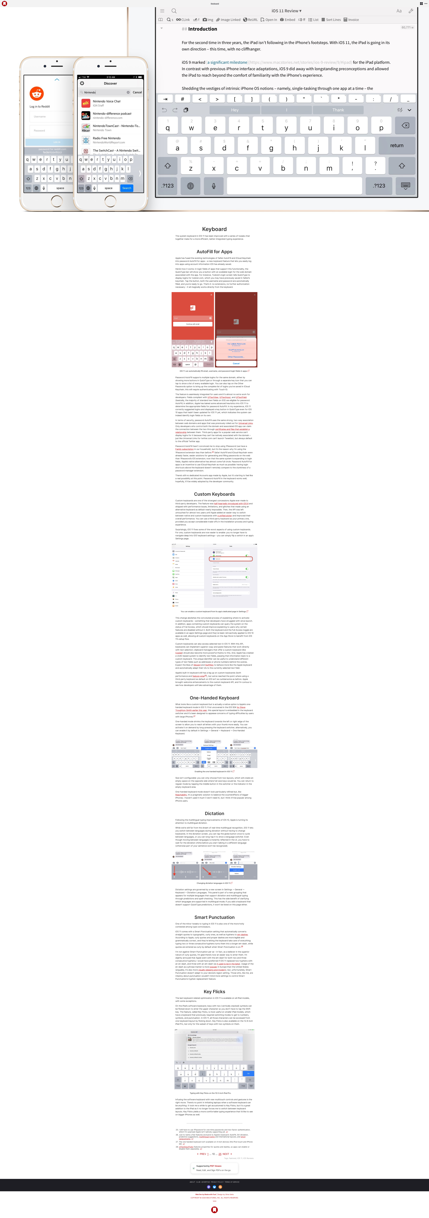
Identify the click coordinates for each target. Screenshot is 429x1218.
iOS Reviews (248, 1158)
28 (242, 946)
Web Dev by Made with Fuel (205, 1194)
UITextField (241, 397)
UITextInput (225, 397)
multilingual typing (207, 1137)
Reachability (181, 795)
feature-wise (198, 676)
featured (232, 1158)
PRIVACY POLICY (217, 1182)
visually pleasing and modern (212, 970)
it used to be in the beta (228, 964)
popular (213, 967)
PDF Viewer (215, 1166)
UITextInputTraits (186, 1147)
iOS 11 (239, 1158)
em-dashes (242, 934)
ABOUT (192, 1182)
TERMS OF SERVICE (232, 1182)
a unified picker (225, 515)
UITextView (213, 397)
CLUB (198, 1182)
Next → (227, 1154)
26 (205, 675)
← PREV (201, 1154)
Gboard (197, 665)
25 (213, 452)
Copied (178, 653)
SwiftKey (209, 665)
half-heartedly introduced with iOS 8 (231, 503)
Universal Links (246, 423)
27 (194, 716)
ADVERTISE (205, 1182)
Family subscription (184, 449)
